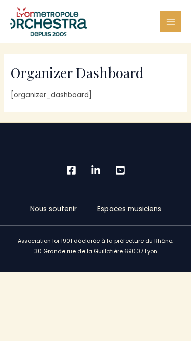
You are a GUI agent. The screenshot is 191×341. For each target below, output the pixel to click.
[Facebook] (71, 170)
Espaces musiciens (129, 209)
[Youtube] (120, 170)
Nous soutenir (53, 209)
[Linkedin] (96, 170)
